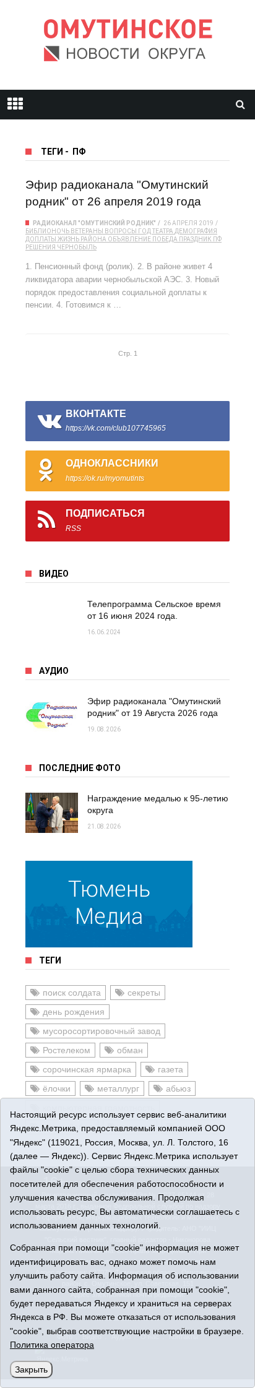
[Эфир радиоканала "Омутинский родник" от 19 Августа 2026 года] (51, 716)
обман (130, 1050)
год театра (155, 231)
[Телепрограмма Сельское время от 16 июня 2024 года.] (51, 618)
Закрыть (31, 1369)
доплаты (40, 239)
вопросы (121, 231)
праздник (195, 239)
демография (196, 231)
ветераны (87, 231)
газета (170, 1069)
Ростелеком (66, 1050)
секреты (143, 993)
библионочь (47, 231)
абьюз (178, 1088)
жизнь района (82, 239)
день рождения (74, 1012)
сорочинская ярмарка (87, 1069)
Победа (165, 239)
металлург (118, 1088)
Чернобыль (77, 247)
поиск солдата (72, 993)
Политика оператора (52, 1345)
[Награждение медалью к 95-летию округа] (51, 813)
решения (40, 247)
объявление (129, 239)
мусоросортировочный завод (101, 1031)
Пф (217, 239)
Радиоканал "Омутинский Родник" (94, 223)
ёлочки (57, 1088)
